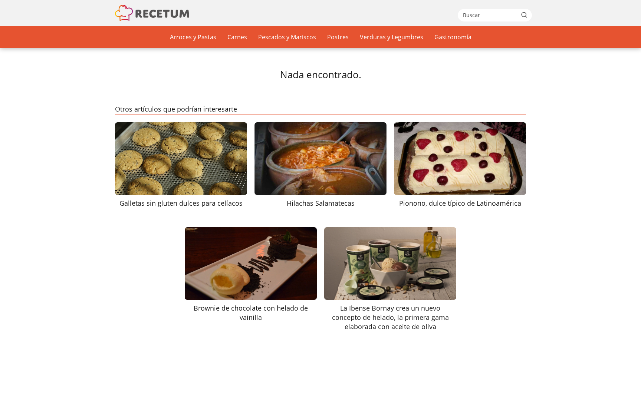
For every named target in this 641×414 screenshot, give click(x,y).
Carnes (237, 37)
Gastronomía (452, 37)
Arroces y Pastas (193, 37)
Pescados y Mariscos (287, 37)
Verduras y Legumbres (391, 37)
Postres (338, 37)
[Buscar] (524, 15)
